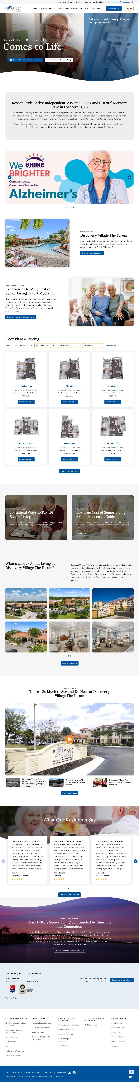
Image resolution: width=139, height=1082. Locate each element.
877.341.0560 (36, 1072)
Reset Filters (111, 345)
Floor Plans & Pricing (73, 8)
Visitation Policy (11, 998)
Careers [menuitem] (114, 1046)
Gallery (86, 8)
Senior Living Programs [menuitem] (14, 1051)
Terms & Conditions (60, 1072)
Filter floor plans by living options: (18, 345)
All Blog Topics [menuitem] (91, 1025)
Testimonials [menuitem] (10, 1042)
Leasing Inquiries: (97, 2)
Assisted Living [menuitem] (38, 1032)
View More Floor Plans (69, 471)
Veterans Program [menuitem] (12, 1056)
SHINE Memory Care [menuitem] (40, 1028)
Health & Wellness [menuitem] (65, 1034)
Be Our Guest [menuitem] (116, 1023)
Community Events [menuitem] (118, 1037)
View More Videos (69, 793)
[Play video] (69, 739)
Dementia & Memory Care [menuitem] (68, 1025)
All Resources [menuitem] (63, 1046)
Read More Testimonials (69, 894)
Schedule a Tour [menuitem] (117, 1028)
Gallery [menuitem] (8, 1046)
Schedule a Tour (114, 8)
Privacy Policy (47, 1072)
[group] (69, 177)
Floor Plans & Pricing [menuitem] (13, 1037)
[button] (10, 177)
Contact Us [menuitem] (115, 1032)
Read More (15, 533)
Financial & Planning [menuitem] (66, 1029)
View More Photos (69, 663)
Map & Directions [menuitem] (118, 1042)
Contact (129, 8)
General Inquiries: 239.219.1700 (70, 2)
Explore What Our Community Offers (69, 950)
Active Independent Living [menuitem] (42, 1023)
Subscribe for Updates (121, 2)
